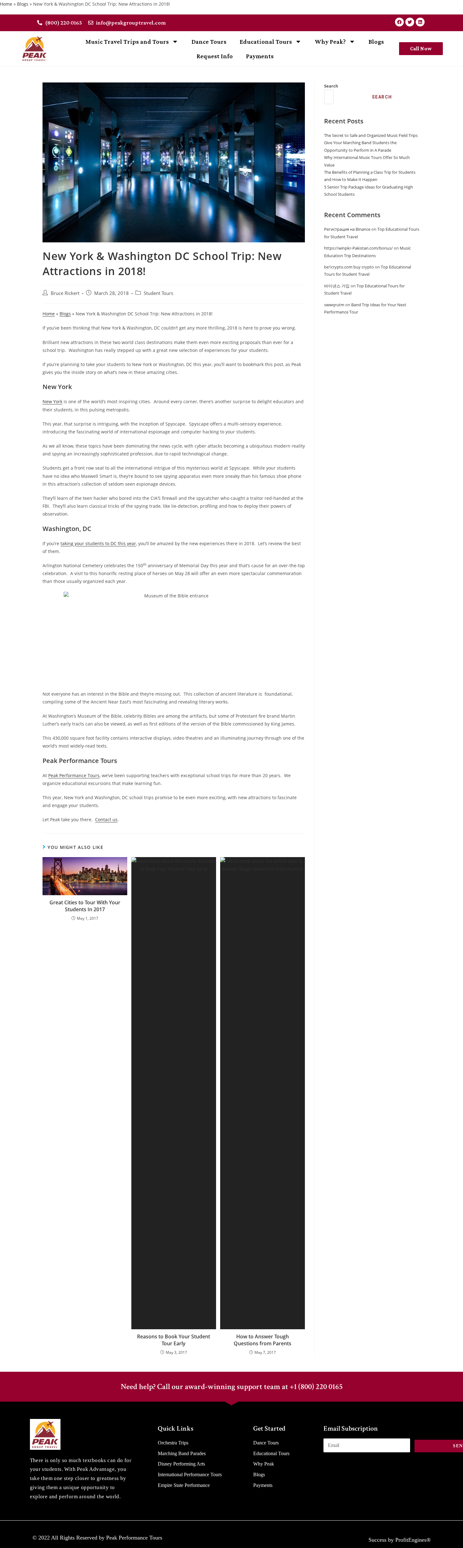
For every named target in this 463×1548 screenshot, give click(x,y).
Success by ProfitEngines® (400, 1540)
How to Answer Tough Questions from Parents (262, 1340)
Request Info (215, 56)
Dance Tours (208, 41)
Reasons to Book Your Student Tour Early (173, 1340)
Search (331, 86)
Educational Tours (266, 41)
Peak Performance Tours (74, 775)
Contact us (106, 819)
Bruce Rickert (65, 293)
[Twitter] (409, 22)
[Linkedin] (420, 22)
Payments (260, 56)
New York (52, 401)
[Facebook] (399, 22)
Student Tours (158, 293)
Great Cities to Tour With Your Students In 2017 (84, 906)
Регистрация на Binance (347, 229)
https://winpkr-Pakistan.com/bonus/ (358, 248)
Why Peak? (330, 41)
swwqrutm (334, 305)
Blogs (22, 4)
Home (6, 4)
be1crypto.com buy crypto (349, 267)
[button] (421, 48)
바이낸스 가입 (337, 286)
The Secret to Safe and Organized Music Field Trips (371, 135)
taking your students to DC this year (98, 543)
